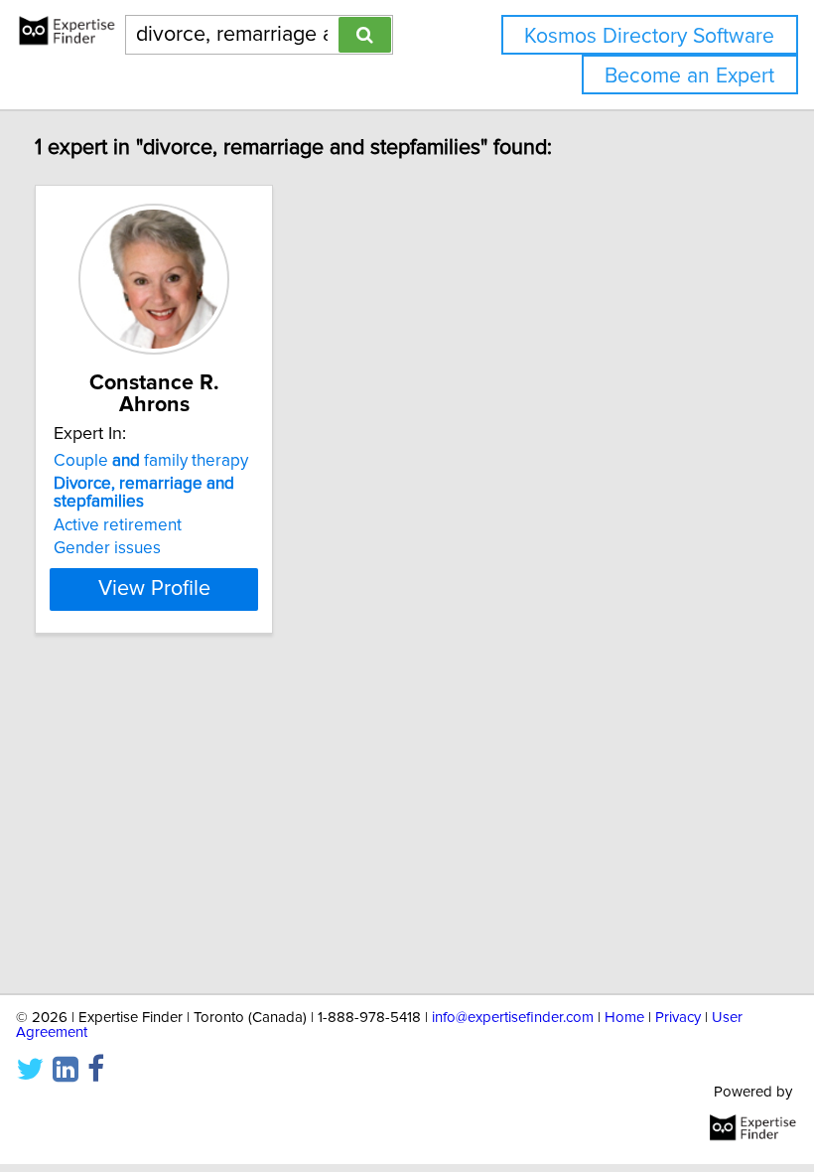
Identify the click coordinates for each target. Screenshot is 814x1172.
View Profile (154, 589)
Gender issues (107, 548)
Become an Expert (689, 76)
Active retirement (118, 525)
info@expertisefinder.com (513, 1017)
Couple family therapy (151, 461)
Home (624, 1017)
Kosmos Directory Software (649, 36)
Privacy (678, 1017)
